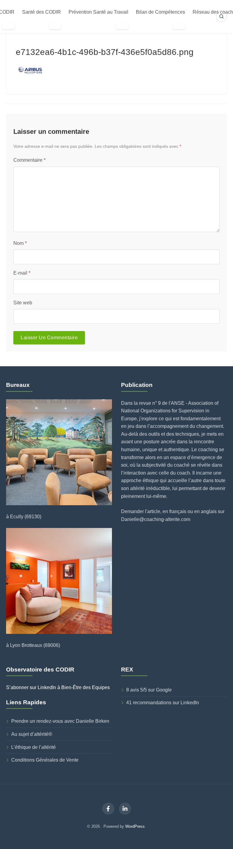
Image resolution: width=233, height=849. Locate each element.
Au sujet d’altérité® (31, 734)
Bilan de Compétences (160, 12)
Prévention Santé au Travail (98, 12)
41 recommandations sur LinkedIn (162, 702)
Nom (20, 243)
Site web (22, 302)
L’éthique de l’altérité (33, 747)
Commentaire (29, 160)
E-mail (21, 273)
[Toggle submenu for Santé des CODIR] (55, 26)
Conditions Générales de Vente (45, 760)
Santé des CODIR (41, 12)
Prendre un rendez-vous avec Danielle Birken (60, 721)
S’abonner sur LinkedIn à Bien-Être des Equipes (58, 687)
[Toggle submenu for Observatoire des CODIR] (8, 26)
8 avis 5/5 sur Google (149, 689)
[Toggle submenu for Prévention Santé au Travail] (122, 26)
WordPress (135, 826)
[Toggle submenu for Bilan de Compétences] (179, 26)
